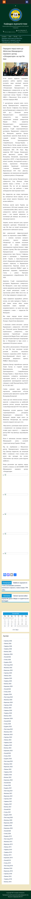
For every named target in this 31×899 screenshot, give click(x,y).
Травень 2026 (8, 649)
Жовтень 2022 (8, 764)
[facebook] (15, 6)
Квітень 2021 (7, 806)
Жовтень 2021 (8, 793)
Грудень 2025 (8, 662)
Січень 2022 (7, 785)
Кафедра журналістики (15, 24)
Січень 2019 (7, 863)
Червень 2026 (8, 646)
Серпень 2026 (8, 641)
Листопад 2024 (8, 697)
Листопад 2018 (8, 865)
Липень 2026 (7, 643)
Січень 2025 (7, 691)
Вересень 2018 (8, 871)
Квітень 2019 (7, 855)
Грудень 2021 (8, 788)
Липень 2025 (7, 675)
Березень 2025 (8, 686)
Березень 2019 (8, 857)
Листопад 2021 (8, 790)
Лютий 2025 (7, 689)
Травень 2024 (8, 713)
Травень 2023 (8, 745)
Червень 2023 (8, 742)
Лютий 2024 (7, 721)
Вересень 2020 (8, 823)
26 (5, 626)
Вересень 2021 (8, 796)
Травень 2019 (8, 852)
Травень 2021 (8, 804)
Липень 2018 (7, 876)
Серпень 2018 (8, 873)
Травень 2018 (8, 879)
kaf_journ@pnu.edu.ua (10, 32)
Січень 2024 (7, 724)
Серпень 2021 (8, 798)
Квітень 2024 (7, 715)
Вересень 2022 (8, 766)
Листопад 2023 (8, 729)
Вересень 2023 (8, 734)
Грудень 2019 (8, 836)
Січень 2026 (7, 659)
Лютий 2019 (7, 860)
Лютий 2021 (7, 809)
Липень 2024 (7, 707)
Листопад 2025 (8, 665)
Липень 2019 (7, 847)
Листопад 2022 (8, 761)
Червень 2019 (8, 849)
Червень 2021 (8, 801)
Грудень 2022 (8, 758)
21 (11, 624)
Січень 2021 (7, 812)
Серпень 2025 (8, 673)
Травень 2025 (8, 681)
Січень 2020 (7, 833)
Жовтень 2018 (8, 868)
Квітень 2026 (7, 651)
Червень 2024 (8, 710)
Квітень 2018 (7, 881)
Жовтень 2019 (8, 841)
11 (26, 620)
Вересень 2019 (8, 844)
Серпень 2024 (8, 705)
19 (5, 624)
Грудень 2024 (8, 694)
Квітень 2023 (7, 748)
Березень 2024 (8, 718)
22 (15, 624)
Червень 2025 (8, 678)
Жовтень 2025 (8, 667)
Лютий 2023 (7, 753)
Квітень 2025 (7, 683)
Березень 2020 (8, 828)
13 (8, 622)
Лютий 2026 (7, 657)
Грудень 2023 (8, 726)
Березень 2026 (8, 654)
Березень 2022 (8, 780)
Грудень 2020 (8, 815)
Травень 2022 (8, 774)
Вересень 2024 (8, 702)
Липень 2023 (7, 740)
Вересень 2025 (8, 670)
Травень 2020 (8, 825)
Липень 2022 (7, 769)
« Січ (13, 629)
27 (8, 626)
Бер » (17, 629)
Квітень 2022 (7, 777)
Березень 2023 (8, 750)
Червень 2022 (8, 772)
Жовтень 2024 (8, 699)
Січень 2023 (7, 756)
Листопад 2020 (8, 817)
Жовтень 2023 (8, 732)
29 (15, 626)
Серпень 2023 (8, 737)
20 (8, 624)
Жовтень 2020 (8, 820)
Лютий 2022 (7, 782)
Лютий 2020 (7, 831)
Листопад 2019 (8, 839)
